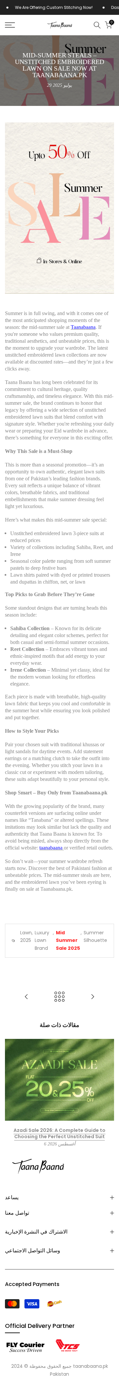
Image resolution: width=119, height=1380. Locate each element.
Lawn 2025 (26, 936)
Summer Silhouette (95, 936)
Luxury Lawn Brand (42, 940)
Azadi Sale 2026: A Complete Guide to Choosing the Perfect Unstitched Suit (59, 1133)
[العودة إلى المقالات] (59, 997)
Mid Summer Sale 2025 (68, 940)
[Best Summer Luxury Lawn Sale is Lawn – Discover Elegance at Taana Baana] (26, 997)
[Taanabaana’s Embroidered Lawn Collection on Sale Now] (92, 997)
